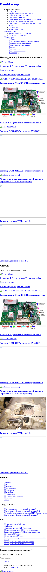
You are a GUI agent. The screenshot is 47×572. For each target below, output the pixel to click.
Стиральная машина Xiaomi (19, 15)
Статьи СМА (13, 27)
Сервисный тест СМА (17, 17)
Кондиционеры (10, 31)
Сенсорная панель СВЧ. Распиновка (17, 528)
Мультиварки (9, 490)
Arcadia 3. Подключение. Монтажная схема (20, 123)
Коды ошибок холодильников (20, 43)
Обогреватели (9, 494)
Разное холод (13, 53)
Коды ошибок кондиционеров (20, 33)
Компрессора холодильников (19, 45)
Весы (6, 484)
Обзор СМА (13, 12)
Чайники (7, 482)
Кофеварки (8, 486)
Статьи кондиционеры (17, 35)
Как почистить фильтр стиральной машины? (21, 515)
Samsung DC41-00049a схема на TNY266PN (20, 131)
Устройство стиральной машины (21, 21)
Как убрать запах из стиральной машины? (20, 509)
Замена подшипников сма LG (14, 261)
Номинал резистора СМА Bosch (15, 75)
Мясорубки (8, 492)
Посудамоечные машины (13, 496)
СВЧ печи (8, 526)
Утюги (6, 500)
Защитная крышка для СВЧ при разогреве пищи (22, 532)
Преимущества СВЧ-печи (14, 536)
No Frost (12, 39)
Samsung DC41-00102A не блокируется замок (21, 171)
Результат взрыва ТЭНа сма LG (15, 221)
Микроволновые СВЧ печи (14, 524)
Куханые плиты (10, 488)
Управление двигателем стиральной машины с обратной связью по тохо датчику (22, 180)
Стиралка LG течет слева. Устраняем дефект (21, 66)
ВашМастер (9, 4)
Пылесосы (8, 498)
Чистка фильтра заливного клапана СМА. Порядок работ (25, 513)
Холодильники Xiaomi (17, 51)
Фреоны (12, 47)
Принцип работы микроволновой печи (19, 542)
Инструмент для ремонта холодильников (24, 41)
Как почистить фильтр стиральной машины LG (22, 511)
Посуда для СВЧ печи (12, 534)
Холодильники (10, 37)
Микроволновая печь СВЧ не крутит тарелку (21, 530)
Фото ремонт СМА (16, 29)
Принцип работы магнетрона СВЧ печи (19, 544)
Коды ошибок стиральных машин (21, 13)
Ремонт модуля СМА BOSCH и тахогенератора (22, 83)
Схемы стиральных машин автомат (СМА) (25, 19)
